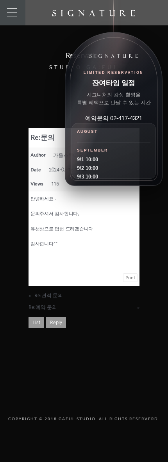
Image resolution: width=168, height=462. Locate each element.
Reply (56, 322)
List (36, 322)
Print (130, 277)
